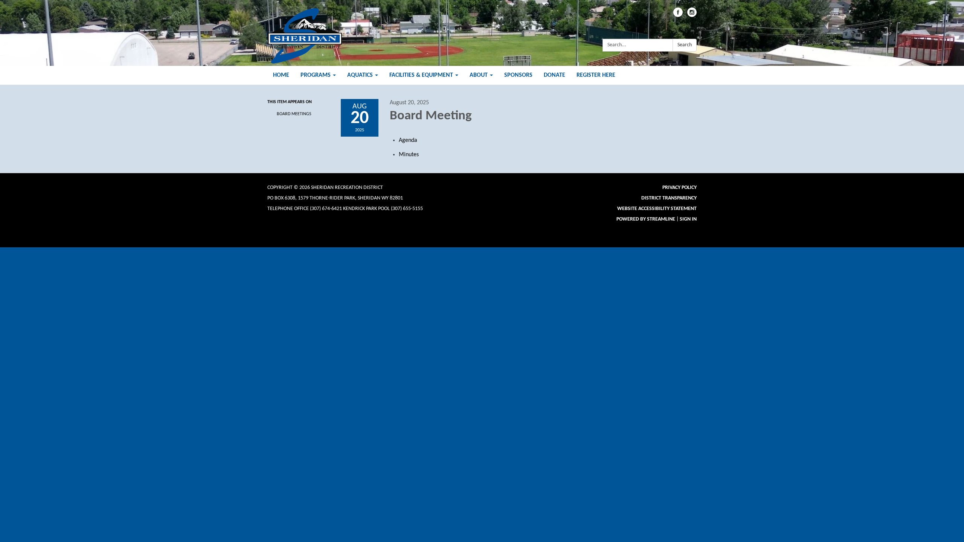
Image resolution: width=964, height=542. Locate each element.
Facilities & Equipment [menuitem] (421, 75)
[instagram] (692, 15)
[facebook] (678, 15)
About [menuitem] (479, 75)
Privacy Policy (679, 187)
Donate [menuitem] (554, 75)
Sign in (688, 219)
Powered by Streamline (645, 219)
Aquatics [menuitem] (360, 75)
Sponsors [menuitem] (518, 75)
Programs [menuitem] (315, 75)
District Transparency (669, 198)
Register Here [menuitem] (596, 75)
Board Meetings (294, 114)
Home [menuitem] (281, 75)
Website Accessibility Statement (657, 209)
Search (684, 45)
